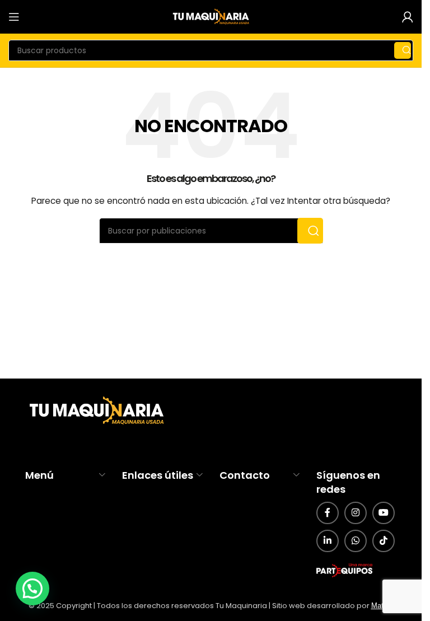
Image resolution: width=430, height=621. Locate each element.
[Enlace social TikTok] (383, 541)
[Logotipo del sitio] (211, 16)
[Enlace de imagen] (95, 411)
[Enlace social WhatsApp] (355, 541)
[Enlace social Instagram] (355, 513)
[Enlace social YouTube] (383, 513)
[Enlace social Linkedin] (327, 541)
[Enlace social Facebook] (327, 513)
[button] (32, 588)
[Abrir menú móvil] (14, 17)
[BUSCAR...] (402, 50)
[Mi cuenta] (407, 17)
